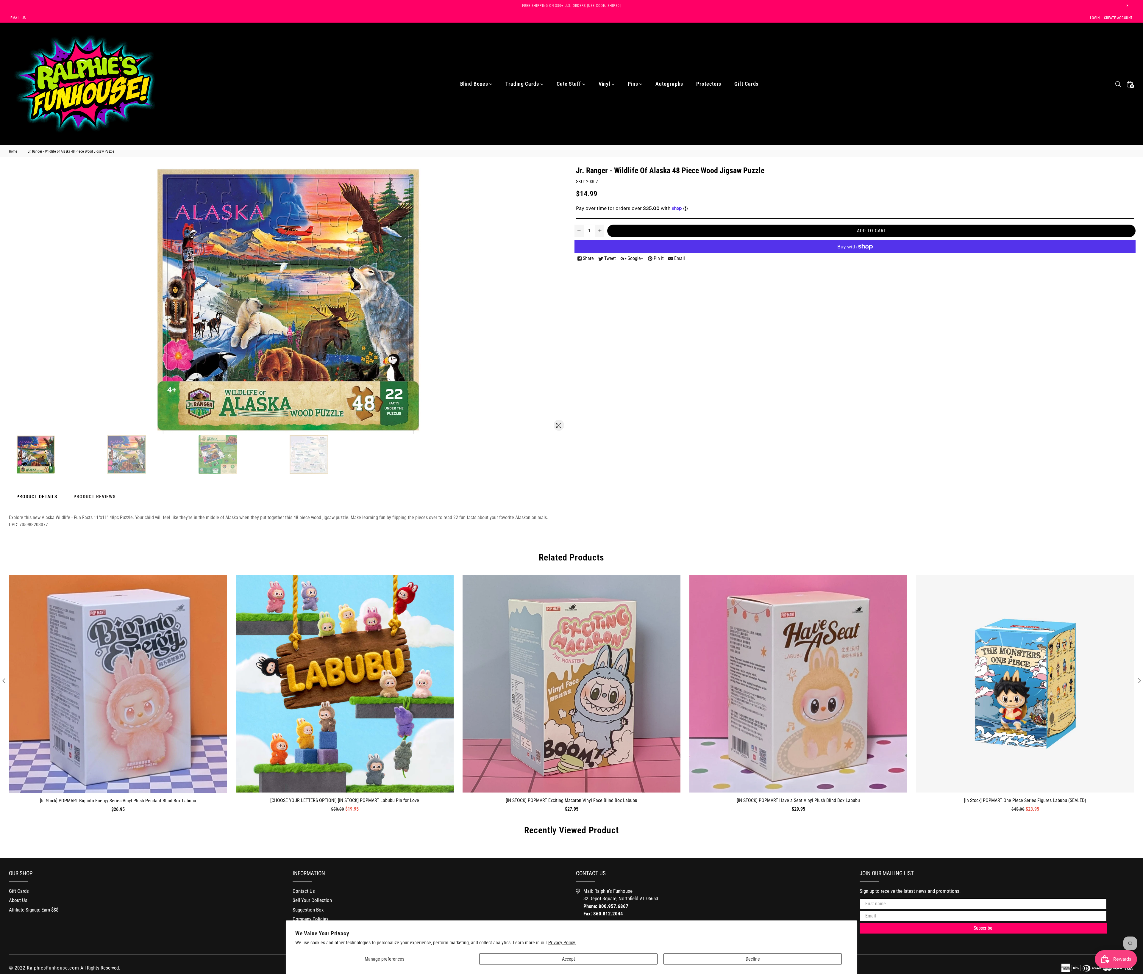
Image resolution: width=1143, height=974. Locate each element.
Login (1095, 18)
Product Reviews (95, 496)
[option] (60, 454)
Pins (634, 84)
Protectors (708, 84)
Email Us (18, 18)
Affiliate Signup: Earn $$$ (33, 910)
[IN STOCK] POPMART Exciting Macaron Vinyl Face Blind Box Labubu (571, 800)
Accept (568, 959)
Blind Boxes (475, 84)
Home (13, 151)
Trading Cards (523, 84)
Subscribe (983, 928)
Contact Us (304, 891)
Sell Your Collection (312, 900)
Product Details (36, 496)
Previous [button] (3, 680)
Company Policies (311, 919)
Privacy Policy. (562, 942)
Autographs (669, 84)
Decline (753, 959)
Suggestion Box (308, 910)
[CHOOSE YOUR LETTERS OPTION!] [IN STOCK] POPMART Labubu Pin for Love (344, 800)
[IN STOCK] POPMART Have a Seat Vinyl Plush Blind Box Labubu (798, 800)
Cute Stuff (570, 84)
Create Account (1118, 18)
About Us (18, 900)
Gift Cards (746, 84)
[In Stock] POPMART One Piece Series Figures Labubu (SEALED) (1025, 800)
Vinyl (605, 84)
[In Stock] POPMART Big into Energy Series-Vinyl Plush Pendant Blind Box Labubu (118, 801)
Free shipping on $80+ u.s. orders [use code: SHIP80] (571, 6)
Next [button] (1139, 680)
